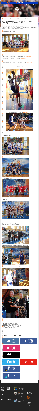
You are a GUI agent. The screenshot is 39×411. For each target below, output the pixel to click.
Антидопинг (28, 12)
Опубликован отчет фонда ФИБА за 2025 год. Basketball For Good (21, 389)
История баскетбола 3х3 (3, 229)
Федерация (3, 128)
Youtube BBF (28, 399)
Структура (3, 16)
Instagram (28, 397)
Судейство (3, 116)
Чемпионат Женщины (13, 13)
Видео (2, 394)
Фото (35, 12)
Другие (2, 252)
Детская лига (25, 13)
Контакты (3, 28)
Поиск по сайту (26, 4)
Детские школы (21, 13)
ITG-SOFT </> (37, 409)
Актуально (4, 12)
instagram (33, 4)
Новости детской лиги (3, 241)
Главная (3, 6)
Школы (2, 92)
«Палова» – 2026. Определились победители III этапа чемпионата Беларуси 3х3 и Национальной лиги (21, 395)
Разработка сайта (33, 409)
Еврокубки (3, 140)
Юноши (3, 245)
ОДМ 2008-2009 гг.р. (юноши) (3, 328)
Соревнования (9, 400)
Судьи (2, 121)
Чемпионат (3, 131)
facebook (29, 4)
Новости (2, 400)
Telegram (28, 398)
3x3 (2, 216)
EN (37, 4)
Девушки (3, 247)
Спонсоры (32, 12)
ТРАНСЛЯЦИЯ (19, 2)
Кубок (2, 133)
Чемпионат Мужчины (8, 13)
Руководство (9, 399)
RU (36, 4)
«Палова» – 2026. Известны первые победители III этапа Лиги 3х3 (21, 400)
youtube (32, 4)
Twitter (28, 396)
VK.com (28, 395)
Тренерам (3, 78)
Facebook (28, 394)
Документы (17, 12)
